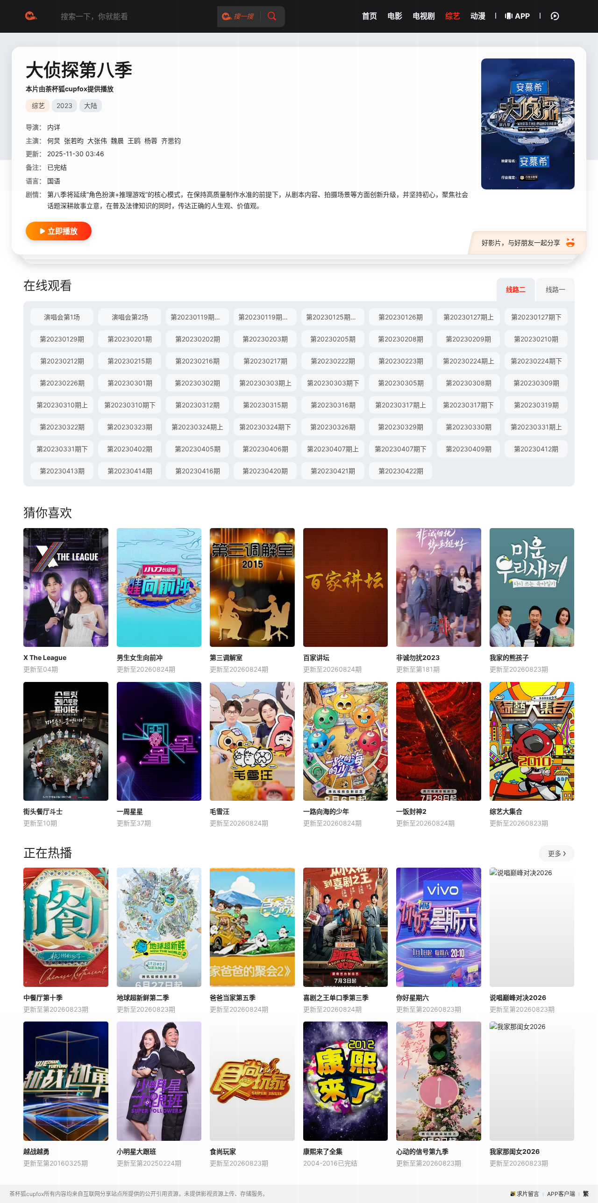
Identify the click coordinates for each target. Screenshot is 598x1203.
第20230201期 (129, 339)
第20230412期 (536, 449)
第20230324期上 (197, 427)
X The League (44, 657)
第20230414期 (129, 471)
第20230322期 (62, 427)
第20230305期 (401, 383)
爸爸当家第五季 (233, 997)
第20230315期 (265, 405)
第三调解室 (226, 657)
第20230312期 (197, 405)
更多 (554, 853)
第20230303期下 (333, 383)
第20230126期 (400, 317)
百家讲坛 (316, 657)
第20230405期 (198, 449)
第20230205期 (333, 339)
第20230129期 (62, 339)
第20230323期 (129, 427)
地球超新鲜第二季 (143, 997)
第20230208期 (400, 339)
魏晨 (117, 141)
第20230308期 (468, 383)
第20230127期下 (536, 317)
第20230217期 (265, 361)
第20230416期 (197, 471)
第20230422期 (400, 471)
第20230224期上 (468, 361)
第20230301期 (129, 383)
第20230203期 (265, 339)
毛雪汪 (219, 811)
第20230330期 (468, 427)
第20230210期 (536, 339)
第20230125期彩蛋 (334, 317)
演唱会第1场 (62, 317)
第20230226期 (62, 383)
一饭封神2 (411, 811)
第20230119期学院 (266, 317)
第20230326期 (333, 427)
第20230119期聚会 (199, 317)
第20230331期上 (536, 427)
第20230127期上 (468, 317)
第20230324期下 (265, 427)
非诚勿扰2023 (418, 657)
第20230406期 (265, 449)
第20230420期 (265, 471)
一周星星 (130, 811)
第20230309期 (536, 383)
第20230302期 (197, 383)
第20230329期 (400, 427)
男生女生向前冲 (140, 657)
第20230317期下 (468, 405)
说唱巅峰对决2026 (518, 997)
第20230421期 (333, 471)
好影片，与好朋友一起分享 (521, 242)
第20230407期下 (401, 449)
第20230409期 (468, 449)
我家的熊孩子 (509, 657)
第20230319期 (536, 405)
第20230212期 (62, 361)
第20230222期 (333, 361)
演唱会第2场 (130, 317)
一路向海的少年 (326, 811)
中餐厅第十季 (43, 997)
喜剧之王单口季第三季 (336, 997)
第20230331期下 (62, 449)
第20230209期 (468, 339)
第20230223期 (400, 361)
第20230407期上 (333, 449)
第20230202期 (197, 339)
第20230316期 (333, 405)
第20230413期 (62, 471)
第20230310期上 (62, 405)
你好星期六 (412, 997)
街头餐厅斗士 (43, 811)
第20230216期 (197, 361)
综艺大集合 (506, 811)
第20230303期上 (265, 383)
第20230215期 (129, 361)
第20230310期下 (130, 405)
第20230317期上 (400, 405)
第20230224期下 (536, 361)
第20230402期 (129, 449)
